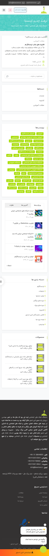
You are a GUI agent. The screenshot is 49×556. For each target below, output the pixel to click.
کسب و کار (12, 188)
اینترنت (15, 144)
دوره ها (44, 497)
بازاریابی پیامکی (18, 148)
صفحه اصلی (43, 493)
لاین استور (26, 181)
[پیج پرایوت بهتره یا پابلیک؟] (38, 249)
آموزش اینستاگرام (28, 134)
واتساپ (12, 184)
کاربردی (32, 188)
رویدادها (20, 497)
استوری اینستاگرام (16, 141)
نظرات (11, 205)
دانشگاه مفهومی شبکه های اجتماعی (29, 170)
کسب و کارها (38, 191)
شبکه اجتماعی (37, 177)
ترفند (16, 155)
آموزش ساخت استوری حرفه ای (31, 137)
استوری (28, 141)
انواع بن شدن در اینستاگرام (24, 257)
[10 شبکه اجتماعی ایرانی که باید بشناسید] (38, 236)
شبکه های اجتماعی (22, 177)
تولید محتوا (38, 159)
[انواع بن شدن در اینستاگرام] (38, 259)
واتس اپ (21, 184)
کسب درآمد (23, 188)
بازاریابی (29, 148)
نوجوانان (30, 184)
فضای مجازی (38, 181)
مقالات (21, 493)
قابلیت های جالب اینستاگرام (34, 45)
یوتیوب (20, 191)
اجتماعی (15, 137)
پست (40, 188)
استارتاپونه (38, 141)
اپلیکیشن (24, 144)
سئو (23, 173)
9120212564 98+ (34, 458)
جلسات (41, 96)
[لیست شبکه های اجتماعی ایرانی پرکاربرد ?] (38, 213)
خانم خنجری (25, 65)
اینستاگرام (38, 148)
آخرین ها (24, 205)
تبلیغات (39, 152)
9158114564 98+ (34, 464)
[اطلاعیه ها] (10, 10)
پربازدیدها (37, 205)
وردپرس (41, 324)
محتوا (18, 181)
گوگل (28, 191)
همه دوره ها (40, 320)
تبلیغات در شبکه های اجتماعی (31, 155)
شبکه (17, 173)
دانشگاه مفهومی (14, 162)
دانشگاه (28, 159)
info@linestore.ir (15, 3)
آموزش (39, 134)
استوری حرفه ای (36, 144)
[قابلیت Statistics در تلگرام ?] (38, 226)
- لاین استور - (14, 544)
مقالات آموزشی (39, 41)
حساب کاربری (42, 501)
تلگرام (9, 155)
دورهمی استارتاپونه (35, 173)
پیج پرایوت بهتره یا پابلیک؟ (24, 246)
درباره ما (20, 501)
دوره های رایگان (38, 301)
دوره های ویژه (39, 305)
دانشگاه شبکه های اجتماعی (32, 162)
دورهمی (11, 170)
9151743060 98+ (34, 461)
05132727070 (31, 3)
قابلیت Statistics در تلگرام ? (23, 223)
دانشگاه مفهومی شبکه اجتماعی (31, 166)
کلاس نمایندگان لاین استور (34, 315)
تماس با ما (43, 505)
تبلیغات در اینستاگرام (26, 152)
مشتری (9, 181)
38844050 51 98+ (36, 455)
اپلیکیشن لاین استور (23, 552)
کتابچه (41, 101)
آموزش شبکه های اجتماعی (23, 436)
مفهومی (39, 184)
